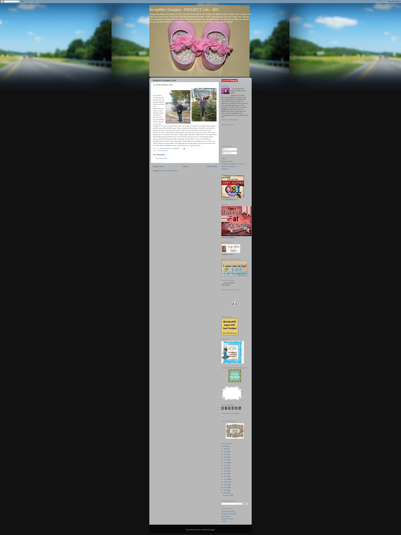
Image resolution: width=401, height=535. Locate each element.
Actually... (224, 521)
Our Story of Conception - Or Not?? (233, 164)
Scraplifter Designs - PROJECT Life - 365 (183, 10)
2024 (225, 451)
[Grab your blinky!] (234, 381)
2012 (225, 482)
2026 (225, 446)
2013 (225, 479)
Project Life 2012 (227, 161)
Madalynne (225, 169)
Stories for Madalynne (228, 166)
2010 (225, 487)
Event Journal (162, 150)
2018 (225, 468)
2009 (225, 490)
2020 (225, 462)
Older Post (212, 166)
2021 (225, 460)
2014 (225, 476)
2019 (225, 465)
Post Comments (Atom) (170, 171)
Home (185, 166)
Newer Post (158, 166)
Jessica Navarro (238, 88)
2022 (225, 457)
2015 (225, 473)
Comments (228, 153)
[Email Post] (183, 148)
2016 (225, 471)
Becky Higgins (226, 516)
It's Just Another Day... (228, 511)
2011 (225, 484)
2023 (225, 454)
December (226, 495)
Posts (226, 149)
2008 (225, 493)
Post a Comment (161, 158)
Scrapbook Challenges (228, 514)
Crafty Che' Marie (227, 519)
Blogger (212, 530)
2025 (225, 449)
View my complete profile (229, 120)
